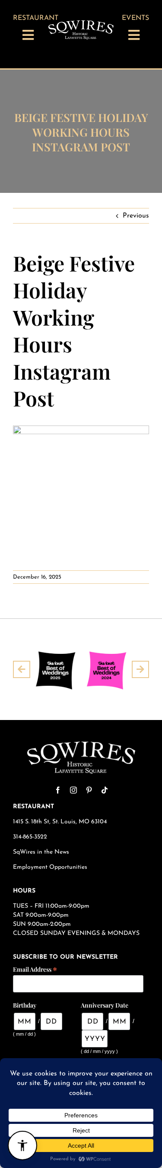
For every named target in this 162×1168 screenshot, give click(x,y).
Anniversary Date (104, 1005)
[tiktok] (104, 790)
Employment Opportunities (51, 867)
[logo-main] (81, 23)
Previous (136, 215)
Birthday (24, 1005)
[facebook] (57, 790)
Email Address (35, 969)
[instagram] (73, 790)
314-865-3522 (30, 837)
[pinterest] (89, 790)
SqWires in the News (41, 852)
